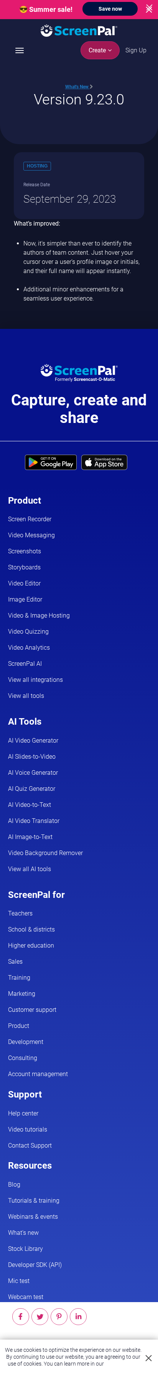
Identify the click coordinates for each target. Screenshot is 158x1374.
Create (98, 50)
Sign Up (135, 50)
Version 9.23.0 (79, 99)
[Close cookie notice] (149, 1358)
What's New (77, 86)
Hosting (37, 166)
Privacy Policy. (122, 1364)
